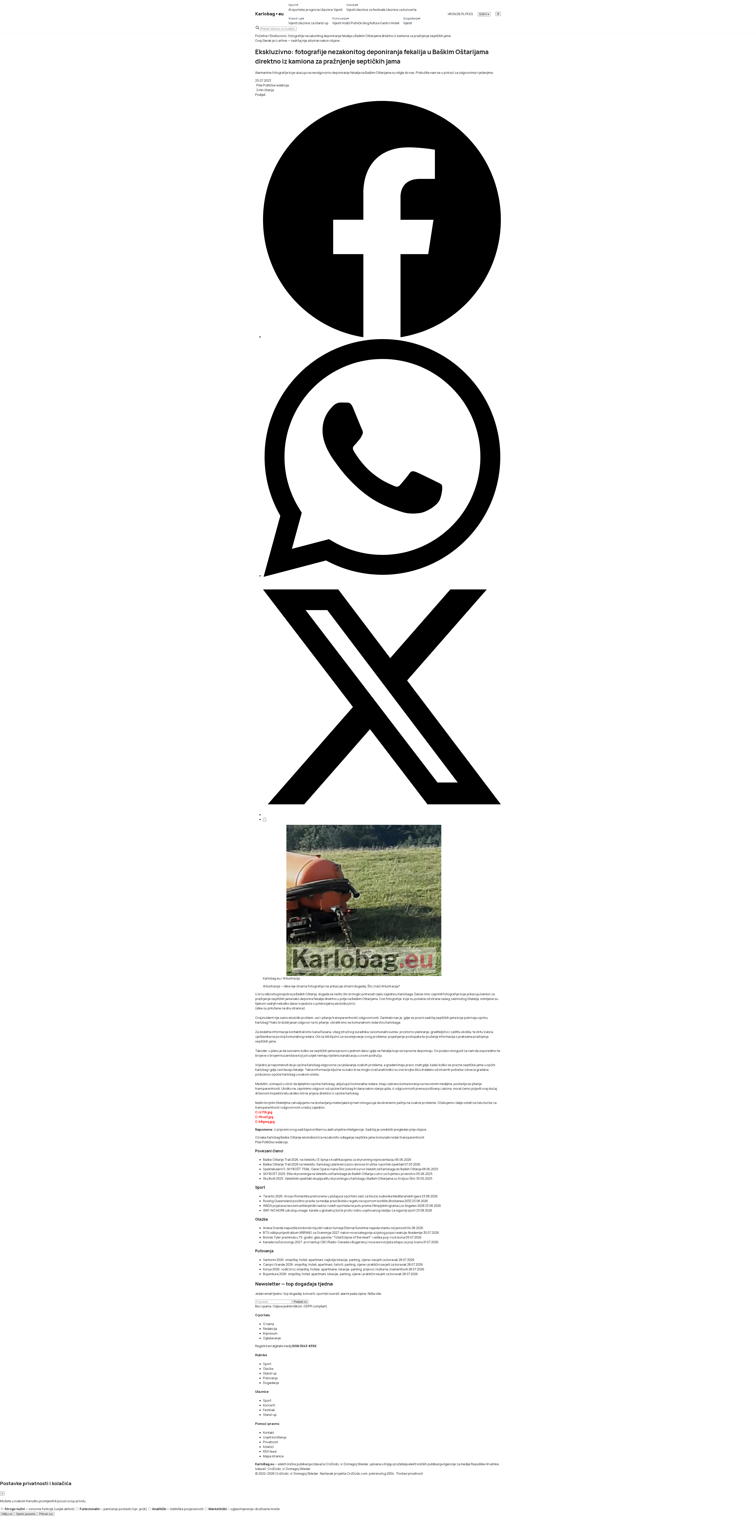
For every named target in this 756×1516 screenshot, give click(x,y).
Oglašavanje (272, 1338)
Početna (261, 36)
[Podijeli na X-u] (382, 814)
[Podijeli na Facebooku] (382, 337)
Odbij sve (7, 1513)
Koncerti (269, 1405)
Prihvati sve (46, 1513)
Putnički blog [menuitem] (360, 23)
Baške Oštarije (291, 1137)
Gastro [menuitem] (385, 23)
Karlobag (273, 1137)
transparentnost (412, 1137)
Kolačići (268, 1447)
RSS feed (269, 1451)
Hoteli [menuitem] (395, 23)
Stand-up (270, 1373)
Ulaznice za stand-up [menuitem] (313, 23)
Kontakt (268, 1432)
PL (463, 14)
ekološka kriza (312, 1137)
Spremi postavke (25, 1513)
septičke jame (365, 1137)
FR (467, 14)
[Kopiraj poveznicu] (264, 820)
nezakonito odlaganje (338, 1137)
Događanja (271, 1383)
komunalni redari (387, 1137)
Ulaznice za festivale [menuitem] (370, 9)
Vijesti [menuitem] (338, 9)
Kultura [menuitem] (375, 23)
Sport (267, 1364)
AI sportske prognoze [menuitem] (304, 9)
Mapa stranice (273, 1456)
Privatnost (270, 1442)
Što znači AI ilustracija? (383, 986)
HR (450, 14)
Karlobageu (269, 14)
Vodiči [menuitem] (346, 23)
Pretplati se (300, 1301)
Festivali (269, 1410)
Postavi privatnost (410, 1473)
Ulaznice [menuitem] (327, 9)
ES (471, 14)
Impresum (270, 1333)
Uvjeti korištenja (274, 1437)
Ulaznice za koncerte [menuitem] (401, 9)
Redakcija (270, 1328)
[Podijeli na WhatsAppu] (382, 575)
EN (454, 14)
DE (459, 14)
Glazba (268, 1368)
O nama (268, 1324)
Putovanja (270, 1378)
